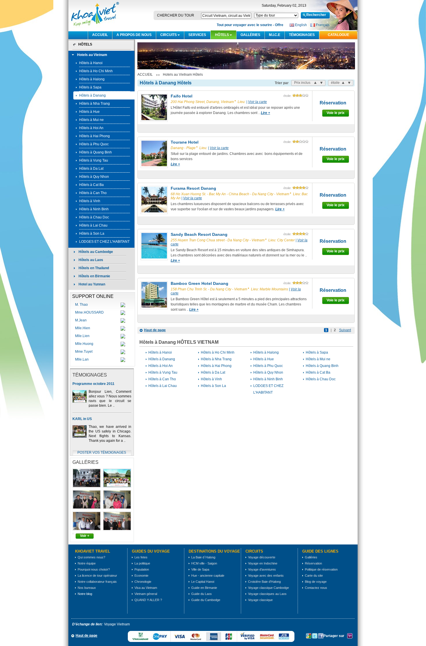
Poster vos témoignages (101, 452)
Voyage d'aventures (262, 569)
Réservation (333, 102)
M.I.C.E (274, 35)
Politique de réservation (321, 569)
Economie (141, 575)
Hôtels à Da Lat (91, 169)
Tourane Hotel (185, 142)
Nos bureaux (87, 587)
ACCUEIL (100, 35)
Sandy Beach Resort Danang (199, 234)
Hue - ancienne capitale (207, 575)
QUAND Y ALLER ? (148, 600)
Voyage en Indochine (262, 563)
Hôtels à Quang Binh (95, 152)
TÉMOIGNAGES (302, 35)
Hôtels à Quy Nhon (94, 177)
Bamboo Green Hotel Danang (199, 283)
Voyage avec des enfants (266, 575)
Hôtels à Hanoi (91, 63)
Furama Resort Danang (193, 188)
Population (141, 569)
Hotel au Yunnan (92, 284)
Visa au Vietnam (145, 587)
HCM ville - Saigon (204, 563)
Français (322, 25)
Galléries (250, 35)
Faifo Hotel (181, 96)
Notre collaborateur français (97, 581)
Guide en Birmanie (204, 587)
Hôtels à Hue (89, 112)
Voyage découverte (261, 557)
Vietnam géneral (145, 594)
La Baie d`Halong (203, 557)
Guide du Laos (201, 594)
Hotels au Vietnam (92, 55)
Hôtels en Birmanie (94, 276)
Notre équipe (87, 563)
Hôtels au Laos (91, 260)
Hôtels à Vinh (89, 201)
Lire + (265, 113)
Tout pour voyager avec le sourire (239, 25)
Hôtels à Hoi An (91, 128)
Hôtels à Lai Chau (93, 225)
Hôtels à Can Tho (93, 193)
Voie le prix (336, 113)
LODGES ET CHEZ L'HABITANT (104, 242)
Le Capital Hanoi (202, 581)
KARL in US (82, 419)
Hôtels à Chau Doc (94, 217)
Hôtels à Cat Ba (91, 185)
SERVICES (197, 35)
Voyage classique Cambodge (268, 587)
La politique (142, 563)
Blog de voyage (316, 581)
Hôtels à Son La (91, 233)
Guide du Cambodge (205, 600)
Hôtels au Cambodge (96, 252)
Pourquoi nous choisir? (94, 569)
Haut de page (155, 330)
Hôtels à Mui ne (91, 120)
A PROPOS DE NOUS (134, 35)
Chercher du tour (175, 15)
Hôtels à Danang (92, 95)
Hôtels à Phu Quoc (94, 144)
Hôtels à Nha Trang (94, 104)
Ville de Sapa (200, 569)
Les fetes (141, 557)
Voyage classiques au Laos (267, 594)
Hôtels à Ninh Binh (94, 209)
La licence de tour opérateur (97, 575)
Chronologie (142, 581)
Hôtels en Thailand (94, 268)
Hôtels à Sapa (90, 87)
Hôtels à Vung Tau (93, 160)
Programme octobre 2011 (93, 384)
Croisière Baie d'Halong (264, 581)
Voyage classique (260, 600)
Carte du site (314, 575)
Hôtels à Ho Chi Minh (96, 71)
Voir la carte (257, 102)
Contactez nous (316, 587)
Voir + (84, 536)
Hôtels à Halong (92, 79)
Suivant (345, 330)
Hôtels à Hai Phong (94, 136)
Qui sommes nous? (91, 557)
